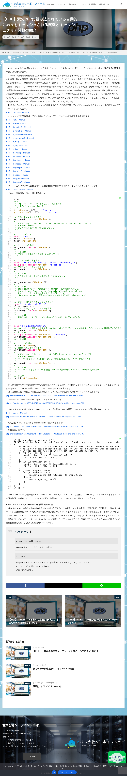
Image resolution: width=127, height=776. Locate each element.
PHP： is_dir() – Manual (16, 145)
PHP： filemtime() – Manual (18, 160)
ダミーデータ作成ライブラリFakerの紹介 (53, 668)
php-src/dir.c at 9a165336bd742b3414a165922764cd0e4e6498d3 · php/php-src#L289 (43, 416)
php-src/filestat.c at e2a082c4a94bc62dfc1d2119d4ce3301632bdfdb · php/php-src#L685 (45, 434)
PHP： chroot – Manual (16, 413)
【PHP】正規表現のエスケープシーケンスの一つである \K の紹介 (65, 651)
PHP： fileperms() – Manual (18, 182)
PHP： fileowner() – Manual (18, 171)
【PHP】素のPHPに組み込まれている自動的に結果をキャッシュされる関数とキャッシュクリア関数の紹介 (81, 52)
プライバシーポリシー (67, 772)
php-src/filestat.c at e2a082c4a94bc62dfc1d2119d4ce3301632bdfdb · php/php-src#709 (44, 426)
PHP (35, 37)
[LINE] (101, 585)
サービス (61, 4)
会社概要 (50, 4)
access (32, 756)
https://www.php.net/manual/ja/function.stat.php (53, 291)
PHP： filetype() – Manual (17, 178)
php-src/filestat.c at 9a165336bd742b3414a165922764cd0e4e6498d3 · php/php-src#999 (45, 395)
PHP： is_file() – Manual (16, 141)
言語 (33, 52)
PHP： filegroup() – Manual (18, 167)
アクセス (82, 4)
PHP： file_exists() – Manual (18, 127)
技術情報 (72, 4)
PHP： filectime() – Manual (18, 152)
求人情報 (92, 4)
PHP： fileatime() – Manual (18, 156)
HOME (7, 52)
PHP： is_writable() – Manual (18, 131)
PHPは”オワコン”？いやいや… (48, 686)
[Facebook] (25, 585)
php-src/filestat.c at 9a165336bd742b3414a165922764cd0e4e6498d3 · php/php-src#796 (45, 403)
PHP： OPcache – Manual (17, 112)
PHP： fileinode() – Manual (18, 164)
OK (54, 772)
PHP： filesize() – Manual (17, 175)
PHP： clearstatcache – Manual (19, 189)
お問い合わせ (104, 4)
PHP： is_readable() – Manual (19, 134)
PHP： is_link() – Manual (16, 149)
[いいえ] (124, 769)
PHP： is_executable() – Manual (20, 138)
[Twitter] (63, 585)
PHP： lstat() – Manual (16, 123)
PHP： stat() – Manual (15, 120)
